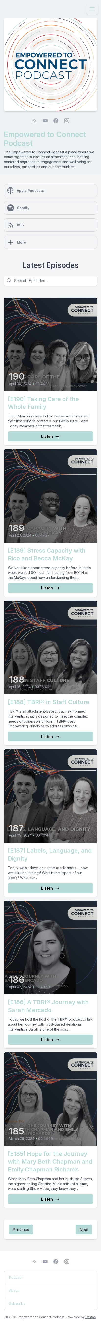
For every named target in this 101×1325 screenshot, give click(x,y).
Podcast (15, 1277)
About (14, 1290)
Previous (21, 1229)
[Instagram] (66, 120)
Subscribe (17, 1303)
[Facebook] (55, 120)
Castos (90, 1317)
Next (83, 1229)
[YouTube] (45, 120)
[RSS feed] (34, 120)
